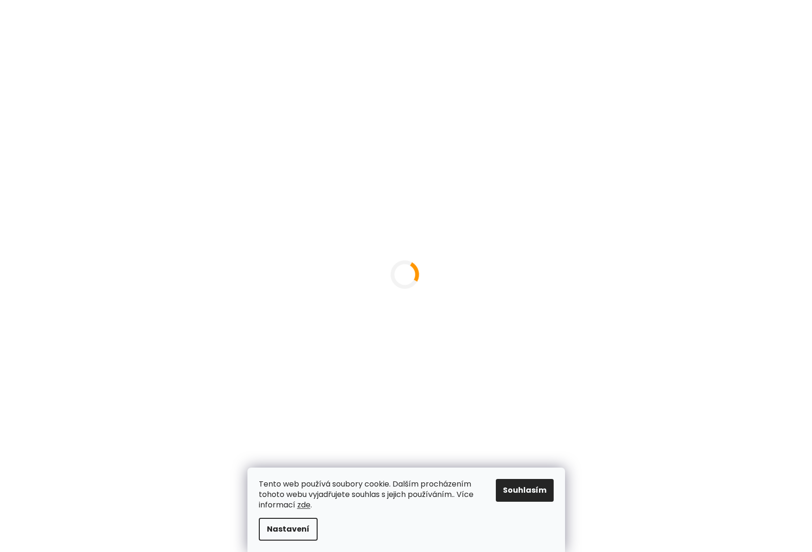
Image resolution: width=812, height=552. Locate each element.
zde (303, 504)
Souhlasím (525, 490)
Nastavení (288, 529)
